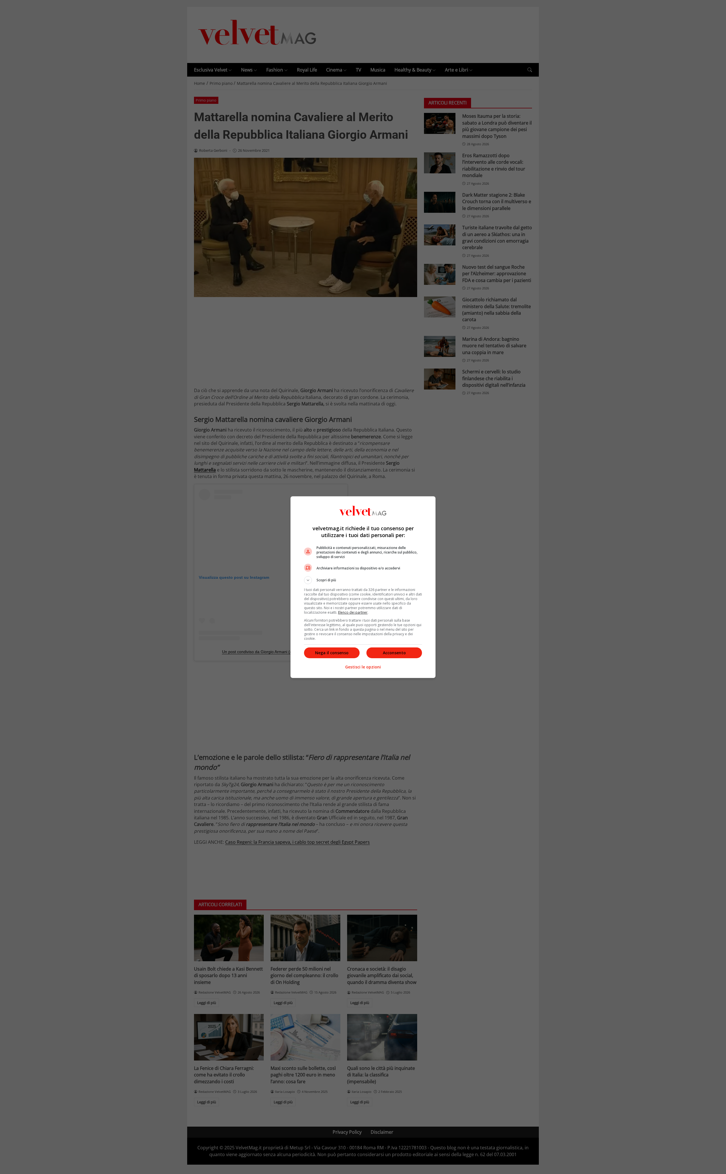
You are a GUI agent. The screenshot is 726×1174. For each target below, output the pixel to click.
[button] (363, 580)
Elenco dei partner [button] (353, 612)
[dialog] (363, 587)
